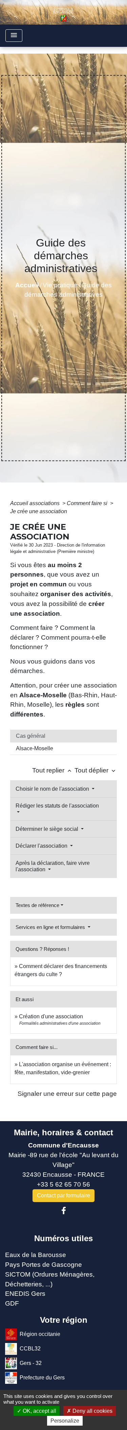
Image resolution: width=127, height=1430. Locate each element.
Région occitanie (40, 1334)
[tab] (63, 736)
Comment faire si (88, 503)
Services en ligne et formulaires (51, 927)
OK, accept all (38, 1411)
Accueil (27, 285)
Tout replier (52, 770)
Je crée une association (38, 511)
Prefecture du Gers (42, 1377)
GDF (12, 1303)
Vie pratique (60, 285)
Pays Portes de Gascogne (43, 1264)
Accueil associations (35, 503)
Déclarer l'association (42, 846)
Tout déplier (96, 770)
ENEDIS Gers (25, 1293)
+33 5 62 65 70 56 (63, 1184)
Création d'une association (51, 1016)
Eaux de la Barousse (35, 1254)
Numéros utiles (63, 1238)
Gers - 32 (31, 1363)
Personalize (64, 1421)
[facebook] (63, 1211)
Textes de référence (37, 905)
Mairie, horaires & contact (63, 1132)
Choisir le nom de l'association (53, 789)
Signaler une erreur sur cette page (67, 1093)
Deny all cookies (91, 1411)
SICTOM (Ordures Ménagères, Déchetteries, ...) (49, 1279)
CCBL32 (30, 1348)
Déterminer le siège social (48, 829)
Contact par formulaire (63, 1195)
